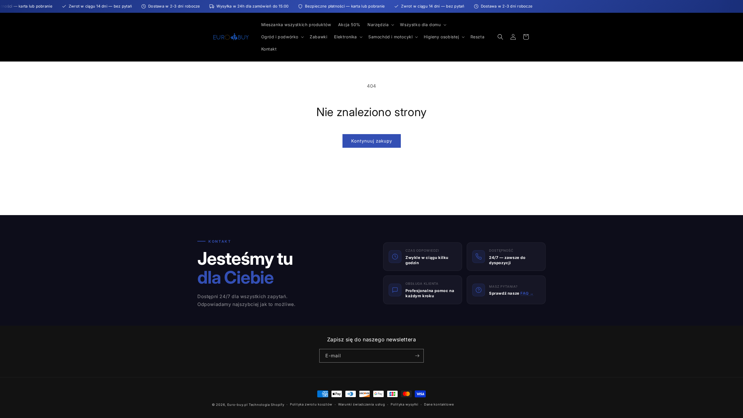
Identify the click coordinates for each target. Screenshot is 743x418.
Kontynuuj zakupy (371, 141)
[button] (380, 25)
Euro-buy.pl (237, 405)
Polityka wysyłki (404, 404)
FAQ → (526, 293)
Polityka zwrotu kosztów (311, 404)
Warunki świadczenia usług (361, 404)
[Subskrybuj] (417, 356)
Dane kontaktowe (439, 404)
